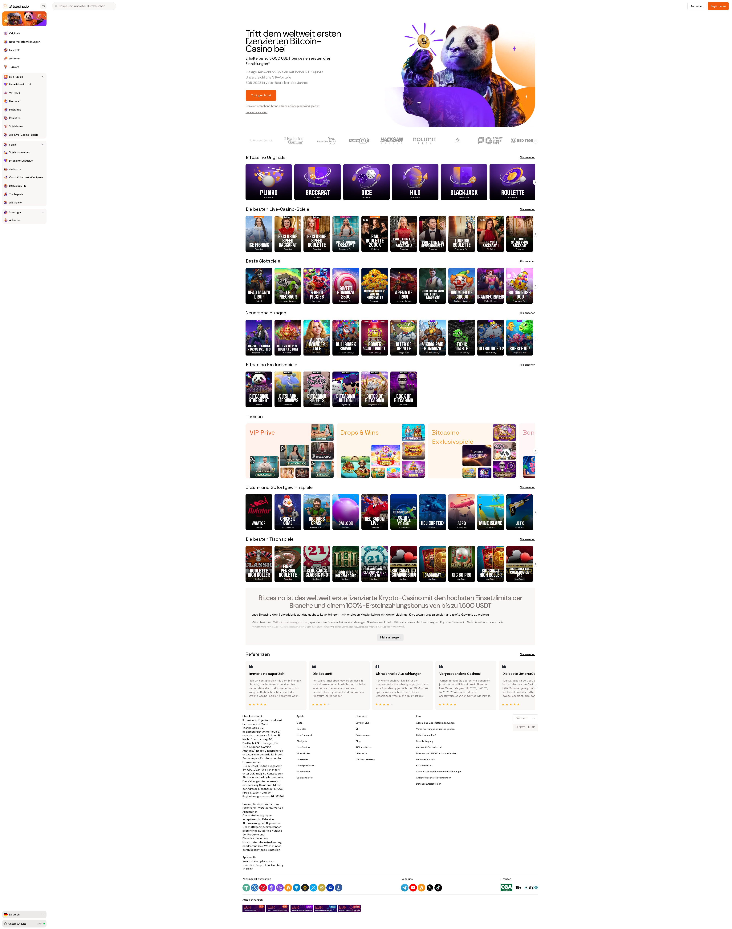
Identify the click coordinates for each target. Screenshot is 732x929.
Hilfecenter (362, 753)
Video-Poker (304, 753)
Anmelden (697, 6)
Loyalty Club (363, 722)
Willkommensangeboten (290, 622)
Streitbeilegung (424, 741)
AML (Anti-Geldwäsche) (429, 747)
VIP (357, 728)
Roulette (301, 728)
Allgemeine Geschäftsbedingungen (435, 722)
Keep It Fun (263, 865)
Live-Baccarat (304, 735)
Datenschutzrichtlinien (428, 783)
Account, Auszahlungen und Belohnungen (439, 771)
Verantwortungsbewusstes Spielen (435, 728)
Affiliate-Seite (363, 747)
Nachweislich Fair (425, 759)
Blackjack (302, 741)
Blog (358, 741)
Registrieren (718, 6)
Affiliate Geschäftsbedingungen (433, 777)
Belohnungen (363, 735)
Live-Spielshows (306, 765)
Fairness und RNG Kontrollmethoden (436, 753)
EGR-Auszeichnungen (288, 627)
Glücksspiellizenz (365, 759)
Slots (299, 722)
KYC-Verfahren (424, 765)
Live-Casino (303, 747)
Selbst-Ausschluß (426, 735)
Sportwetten (304, 771)
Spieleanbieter (305, 777)
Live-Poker (302, 759)
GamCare (248, 865)
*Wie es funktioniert (256, 112)
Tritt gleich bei (261, 95)
